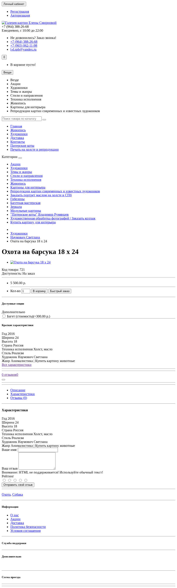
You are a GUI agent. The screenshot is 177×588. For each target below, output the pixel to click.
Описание (17, 390)
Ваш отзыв (10, 468)
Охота (6, 494)
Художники (19, 134)
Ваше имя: (9, 450)
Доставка (17, 138)
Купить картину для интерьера (33, 222)
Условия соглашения (25, 530)
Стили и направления (26, 176)
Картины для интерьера (27, 187)
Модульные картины (25, 210)
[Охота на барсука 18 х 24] (30, 262)
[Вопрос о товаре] (3, 379)
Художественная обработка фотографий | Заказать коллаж (52, 218)
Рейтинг (8, 476)
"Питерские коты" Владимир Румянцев (39, 214)
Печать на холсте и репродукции (34, 149)
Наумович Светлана (25, 237)
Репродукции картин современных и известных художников (55, 191)
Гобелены (17, 199)
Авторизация (20, 15)
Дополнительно (13, 312)
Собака (17, 494)
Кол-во (15, 291)
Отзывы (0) (18, 398)
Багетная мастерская (25, 203)
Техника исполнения (25, 179)
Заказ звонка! (33, 38)
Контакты (17, 142)
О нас (14, 515)
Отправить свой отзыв (18, 484)
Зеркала (16, 207)
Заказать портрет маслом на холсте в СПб (41, 195)
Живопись (18, 130)
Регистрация (19, 11)
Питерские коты (22, 145)
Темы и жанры (21, 172)
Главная (16, 126)
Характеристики (22, 394)
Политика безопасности (28, 527)
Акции (15, 164)
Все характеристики (17, 365)
